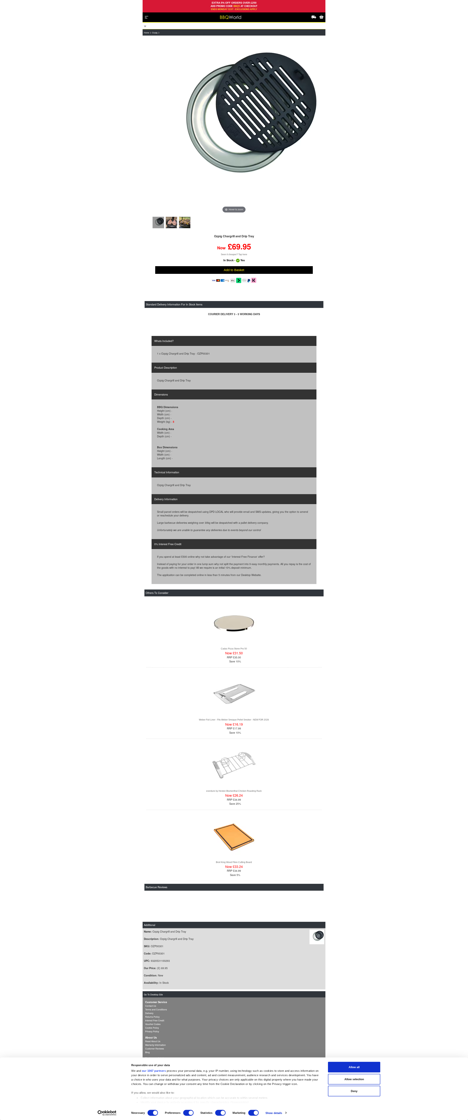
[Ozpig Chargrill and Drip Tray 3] (184, 222)
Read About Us (152, 1041)
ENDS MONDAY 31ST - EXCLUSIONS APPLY (234, 9)
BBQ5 (236, 6)
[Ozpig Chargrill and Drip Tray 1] (158, 222)
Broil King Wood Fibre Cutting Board (234, 862)
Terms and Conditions (156, 1009)
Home (146, 33)
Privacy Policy (152, 1031)
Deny (354, 1091)
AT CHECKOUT (249, 6)
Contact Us (150, 1005)
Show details (273, 1112)
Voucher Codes (153, 1024)
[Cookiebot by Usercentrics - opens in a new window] (107, 1113)
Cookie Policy (152, 1027)
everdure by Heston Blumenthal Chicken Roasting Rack (234, 791)
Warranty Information (155, 1044)
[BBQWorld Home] (230, 17)
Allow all (354, 1067)
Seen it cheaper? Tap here (234, 254)
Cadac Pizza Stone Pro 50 (234, 648)
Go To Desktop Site (153, 994)
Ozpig (154, 33)
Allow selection (354, 1079)
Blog (147, 1052)
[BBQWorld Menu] (146, 17)
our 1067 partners (154, 1070)
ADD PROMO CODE (222, 6)
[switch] (188, 1113)
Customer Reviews (154, 1048)
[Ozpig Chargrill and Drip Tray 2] (171, 222)
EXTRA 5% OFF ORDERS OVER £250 (234, 2)
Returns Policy (152, 1016)
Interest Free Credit (154, 1020)
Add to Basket (234, 270)
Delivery (149, 1013)
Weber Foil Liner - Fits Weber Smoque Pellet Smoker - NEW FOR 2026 (234, 719)
